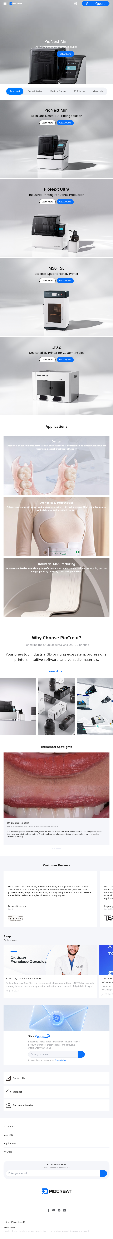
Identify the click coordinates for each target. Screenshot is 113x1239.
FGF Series (79, 91)
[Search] (67, 3)
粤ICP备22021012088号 (79, 1231)
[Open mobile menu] (5, 3)
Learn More (47, 55)
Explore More (10, 940)
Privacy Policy (60, 1060)
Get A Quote (65, 55)
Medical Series (58, 91)
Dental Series (35, 91)
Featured (15, 91)
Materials (98, 91)
